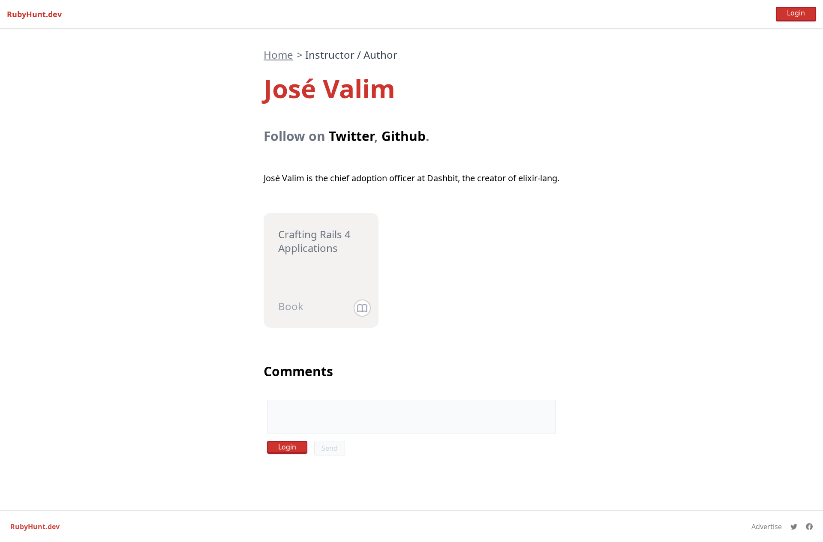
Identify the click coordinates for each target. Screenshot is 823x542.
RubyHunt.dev (34, 14)
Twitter (351, 136)
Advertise (766, 526)
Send (329, 448)
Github (403, 136)
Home (278, 55)
